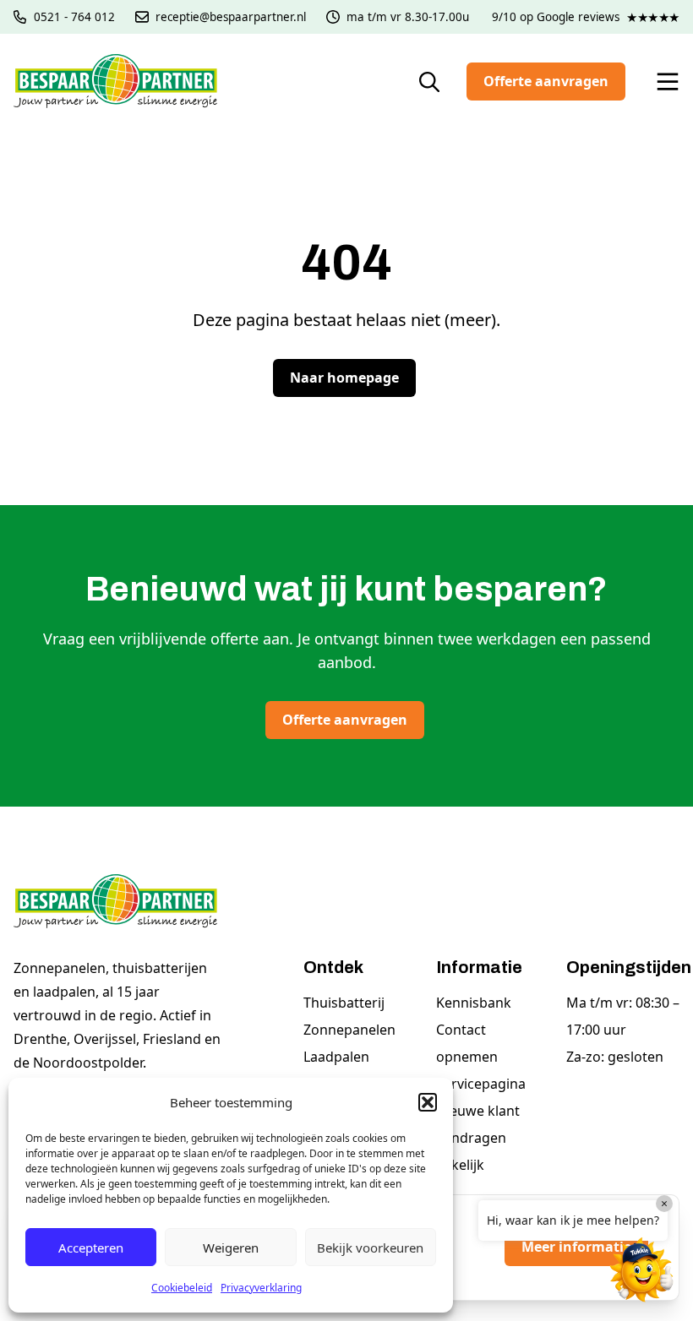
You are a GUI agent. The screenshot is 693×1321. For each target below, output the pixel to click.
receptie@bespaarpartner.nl (231, 16)
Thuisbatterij (344, 1002)
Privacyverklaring (261, 1287)
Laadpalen (336, 1056)
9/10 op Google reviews (585, 16)
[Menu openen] (667, 82)
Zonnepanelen (349, 1029)
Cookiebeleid (181, 1287)
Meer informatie (576, 1246)
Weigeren (231, 1247)
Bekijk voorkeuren (370, 1247)
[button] (427, 1102)
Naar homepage (344, 377)
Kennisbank (473, 1002)
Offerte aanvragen (545, 81)
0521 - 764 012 (74, 16)
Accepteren (90, 1247)
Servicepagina (481, 1083)
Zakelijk (460, 1164)
